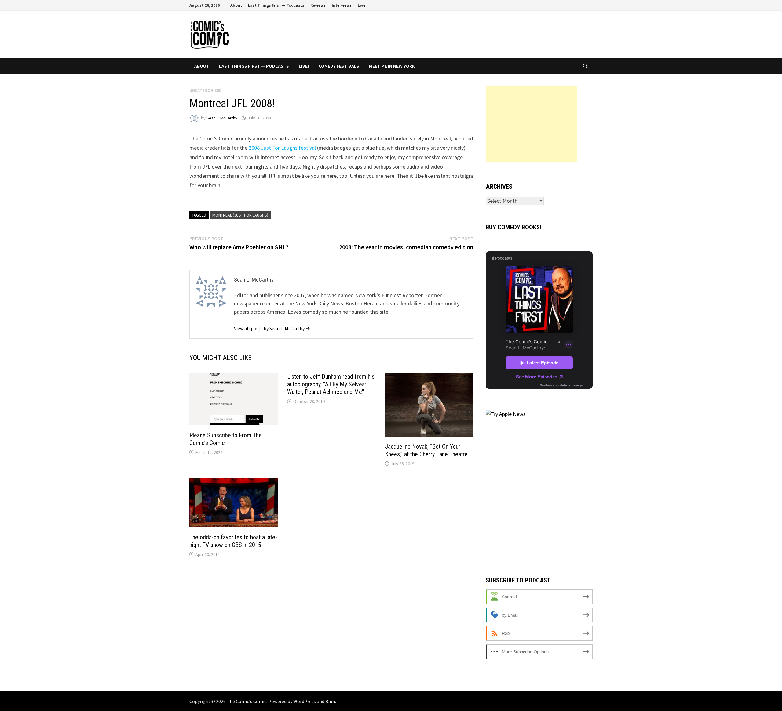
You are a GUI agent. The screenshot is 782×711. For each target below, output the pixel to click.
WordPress (304, 701)
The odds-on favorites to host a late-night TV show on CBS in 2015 (233, 541)
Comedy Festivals (339, 66)
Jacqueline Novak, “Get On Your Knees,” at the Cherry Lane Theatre (426, 450)
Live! (362, 5)
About (236, 5)
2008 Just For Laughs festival (282, 147)
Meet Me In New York (392, 66)
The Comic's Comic (246, 701)
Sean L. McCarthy (221, 118)
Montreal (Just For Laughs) (240, 215)
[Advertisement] (531, 124)
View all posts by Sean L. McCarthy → (272, 328)
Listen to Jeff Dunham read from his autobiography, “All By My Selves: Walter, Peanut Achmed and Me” (331, 384)
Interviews (342, 5)
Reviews (318, 5)
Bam (330, 701)
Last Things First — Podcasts (276, 5)
